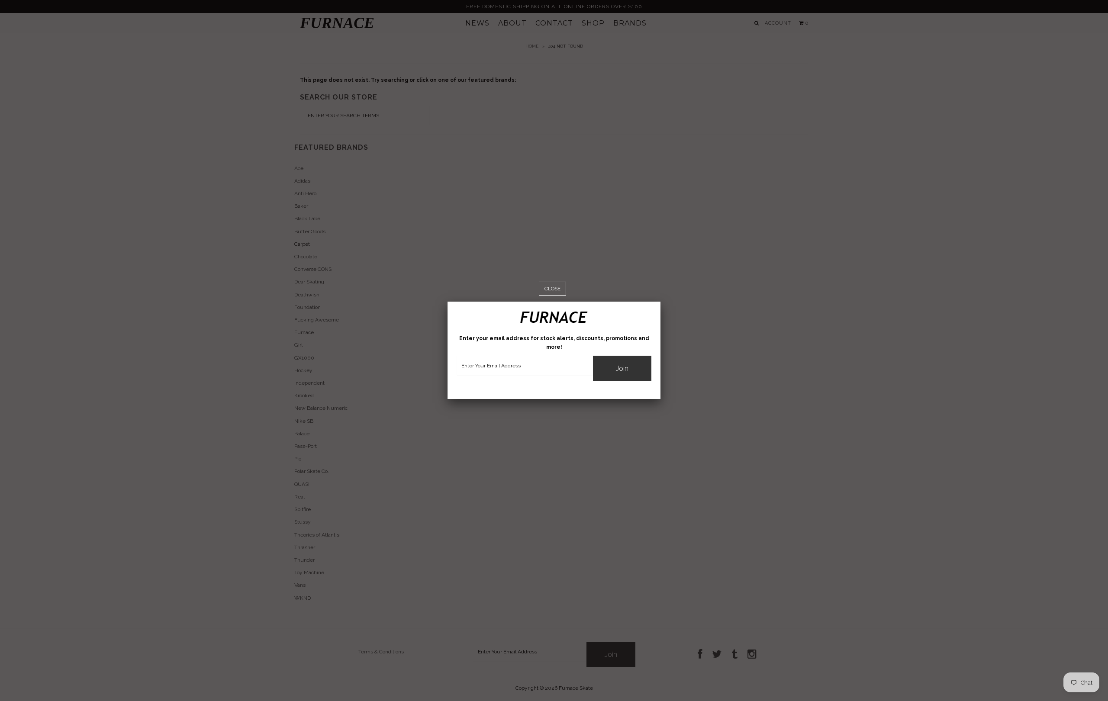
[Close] (552, 289)
